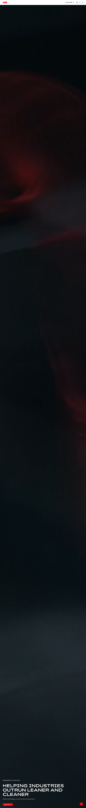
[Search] (80, 2)
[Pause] (81, 804)
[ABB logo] (5, 2)
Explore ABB (69, 2)
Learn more (7, 804)
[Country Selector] (77, 2)
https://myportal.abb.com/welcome (82, 2)
